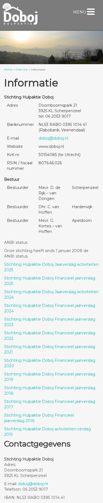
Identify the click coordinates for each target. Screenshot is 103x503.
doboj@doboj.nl (53, 138)
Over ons (22, 69)
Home (8, 69)
